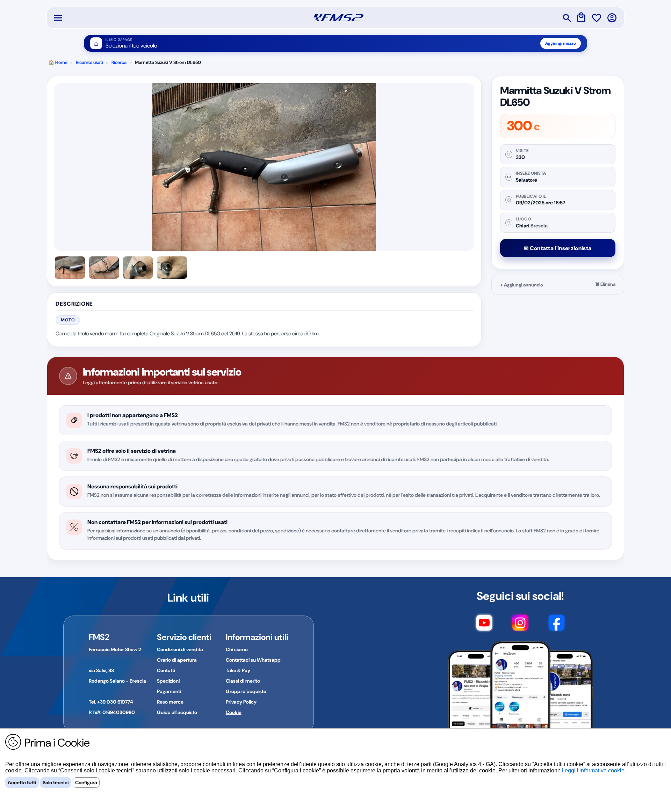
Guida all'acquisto (177, 712)
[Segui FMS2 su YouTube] (484, 626)
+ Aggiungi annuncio (521, 285)
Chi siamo (237, 649)
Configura (86, 782)
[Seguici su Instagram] (520, 626)
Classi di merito (243, 681)
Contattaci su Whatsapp (253, 660)
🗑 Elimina (605, 284)
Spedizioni (168, 681)
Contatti (166, 670)
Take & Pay (238, 670)
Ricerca (119, 62)
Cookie (233, 712)
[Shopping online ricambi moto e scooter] (338, 17)
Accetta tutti (22, 782)
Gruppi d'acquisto (246, 691)
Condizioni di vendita (180, 649)
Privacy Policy (241, 702)
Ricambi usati (89, 62)
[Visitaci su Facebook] (556, 626)
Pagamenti (169, 691)
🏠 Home (58, 62)
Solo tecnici (56, 782)
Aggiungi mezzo (560, 43)
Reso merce (170, 702)
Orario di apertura (177, 660)
